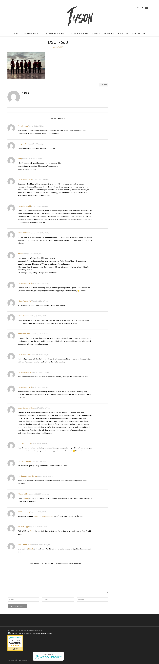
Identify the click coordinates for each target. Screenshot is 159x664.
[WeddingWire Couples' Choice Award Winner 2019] (15, 650)
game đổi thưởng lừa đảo (43, 516)
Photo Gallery (32, 33)
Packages (109, 33)
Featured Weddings (54, 33)
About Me (123, 33)
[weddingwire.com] (48, 660)
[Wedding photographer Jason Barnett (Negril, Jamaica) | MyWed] (30, 633)
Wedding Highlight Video (84, 33)
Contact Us (138, 33)
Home (17, 33)
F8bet (26, 498)
